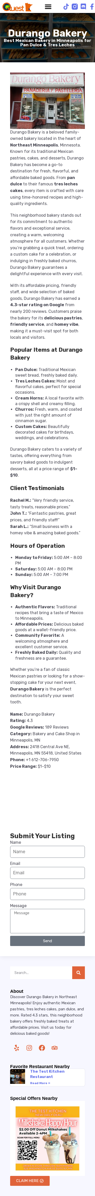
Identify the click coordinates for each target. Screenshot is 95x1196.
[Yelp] (16, 1048)
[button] (48, 6)
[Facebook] (41, 1048)
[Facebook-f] (92, 7)
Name (15, 842)
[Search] (78, 972)
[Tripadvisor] (54, 1048)
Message (18, 905)
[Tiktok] (66, 7)
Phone (16, 884)
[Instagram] (29, 1048)
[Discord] (83, 7)
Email (15, 863)
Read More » (40, 1083)
